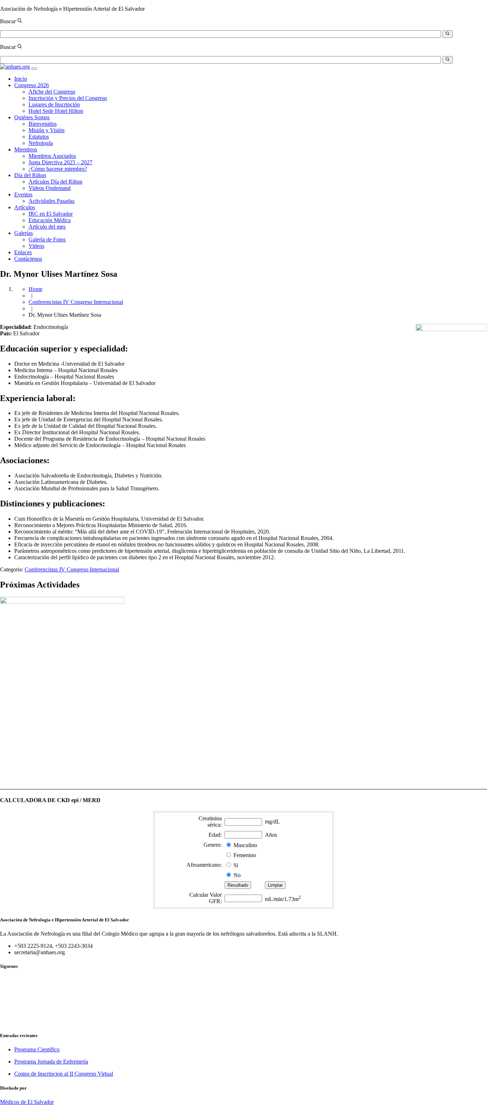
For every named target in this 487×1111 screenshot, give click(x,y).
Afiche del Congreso (52, 92)
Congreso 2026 (31, 85)
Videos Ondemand (50, 188)
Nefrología (41, 143)
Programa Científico (37, 1049)
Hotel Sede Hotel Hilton (56, 111)
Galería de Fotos (47, 239)
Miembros (25, 149)
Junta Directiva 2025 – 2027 (60, 162)
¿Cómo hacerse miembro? (58, 169)
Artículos (24, 207)
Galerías (23, 233)
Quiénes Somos (32, 117)
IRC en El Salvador (51, 214)
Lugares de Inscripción (54, 104)
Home (35, 289)
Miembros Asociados (52, 156)
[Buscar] (447, 34)
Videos (36, 246)
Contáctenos (28, 259)
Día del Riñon (30, 175)
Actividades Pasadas (52, 201)
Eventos (23, 194)
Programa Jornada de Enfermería (51, 1062)
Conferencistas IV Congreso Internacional (76, 302)
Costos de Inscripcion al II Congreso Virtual (63, 1074)
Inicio (20, 79)
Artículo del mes (47, 227)
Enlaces (23, 252)
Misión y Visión (47, 130)
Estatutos (39, 137)
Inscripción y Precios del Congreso (68, 98)
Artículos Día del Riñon (55, 182)
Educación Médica (50, 220)
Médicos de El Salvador (27, 1102)
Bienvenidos (43, 124)
